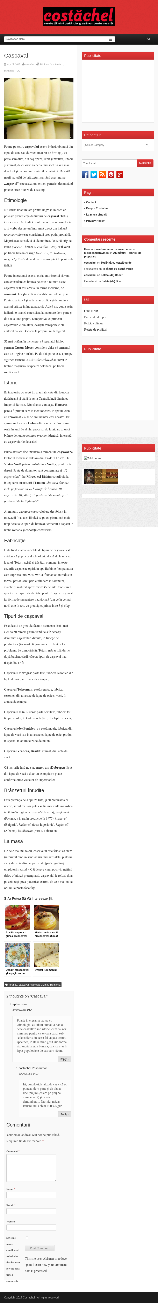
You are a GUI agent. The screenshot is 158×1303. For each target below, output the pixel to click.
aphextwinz (20, 1004)
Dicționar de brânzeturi (51, 64)
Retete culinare (93, 323)
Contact (91, 202)
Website (10, 1221)
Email (11, 1205)
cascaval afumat (39, 984)
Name (10, 1189)
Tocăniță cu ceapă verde (116, 262)
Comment (13, 1151)
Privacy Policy (95, 220)
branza (13, 984)
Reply (63, 1059)
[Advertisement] (118, 92)
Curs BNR (91, 311)
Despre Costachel (97, 208)
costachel (30, 64)
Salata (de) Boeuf (111, 275)
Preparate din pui (95, 317)
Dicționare (9, 70)
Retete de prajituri (95, 329)
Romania (55, 984)
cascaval (24, 984)
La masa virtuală (96, 214)
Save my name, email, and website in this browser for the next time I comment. (13, 1259)
